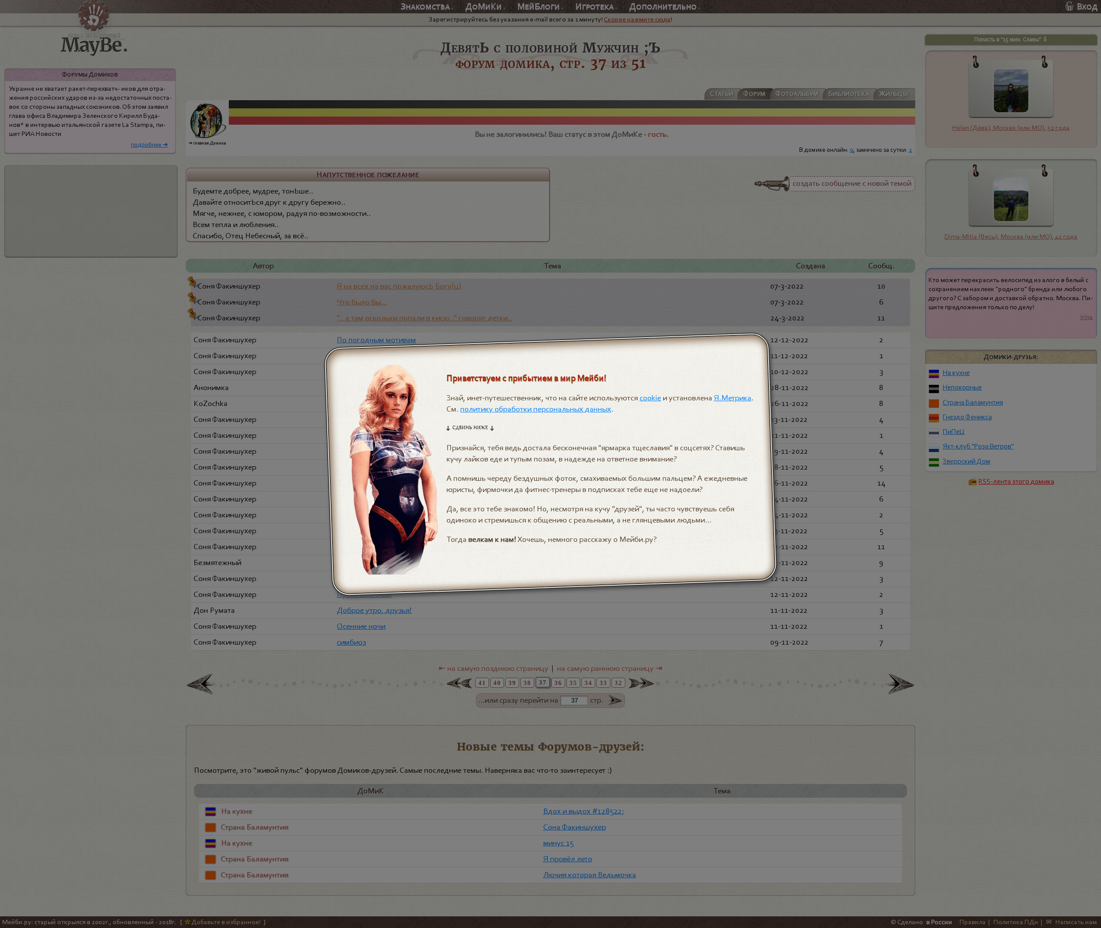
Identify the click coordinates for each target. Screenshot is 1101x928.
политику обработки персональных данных (535, 409)
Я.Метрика (732, 398)
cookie (650, 398)
